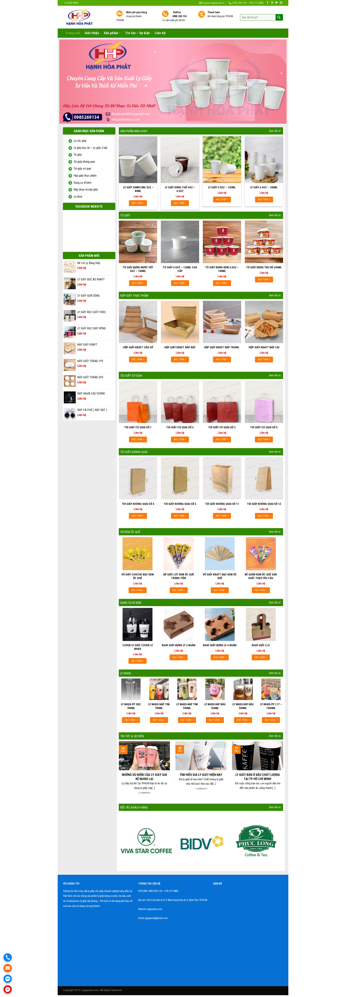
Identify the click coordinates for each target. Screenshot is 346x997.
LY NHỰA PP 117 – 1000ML (271, 708)
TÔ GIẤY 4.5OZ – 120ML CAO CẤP (180, 271)
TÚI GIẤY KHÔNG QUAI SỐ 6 (180, 506)
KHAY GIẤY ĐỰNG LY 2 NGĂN (178, 647)
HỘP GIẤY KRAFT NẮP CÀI (264, 350)
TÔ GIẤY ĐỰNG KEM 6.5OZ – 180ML (222, 271)
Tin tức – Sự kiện (137, 33)
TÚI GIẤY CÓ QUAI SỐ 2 (180, 430)
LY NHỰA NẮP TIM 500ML (187, 708)
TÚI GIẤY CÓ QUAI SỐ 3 (222, 430)
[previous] (68, 83)
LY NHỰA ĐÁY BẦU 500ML (243, 708)
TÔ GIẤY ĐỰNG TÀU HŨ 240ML (264, 270)
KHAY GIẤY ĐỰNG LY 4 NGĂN (219, 647)
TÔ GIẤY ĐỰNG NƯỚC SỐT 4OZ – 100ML (138, 271)
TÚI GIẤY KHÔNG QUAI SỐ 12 (264, 506)
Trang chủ (72, 33)
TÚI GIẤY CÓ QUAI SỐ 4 (264, 430)
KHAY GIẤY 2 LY (261, 647)
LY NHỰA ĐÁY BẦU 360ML (214, 708)
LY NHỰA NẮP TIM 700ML (159, 708)
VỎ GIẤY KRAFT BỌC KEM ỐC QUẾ (220, 578)
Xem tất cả (274, 133)
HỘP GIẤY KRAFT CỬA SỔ (138, 350)
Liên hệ (160, 33)
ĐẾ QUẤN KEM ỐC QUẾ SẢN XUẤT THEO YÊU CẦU (261, 578)
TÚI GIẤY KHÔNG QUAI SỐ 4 (138, 506)
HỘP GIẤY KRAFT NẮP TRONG (222, 350)
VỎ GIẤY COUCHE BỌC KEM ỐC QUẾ (137, 578)
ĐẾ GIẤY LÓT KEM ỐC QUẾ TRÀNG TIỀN (178, 578)
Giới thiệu (92, 33)
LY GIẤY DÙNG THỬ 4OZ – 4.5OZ (180, 191)
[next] (277, 83)
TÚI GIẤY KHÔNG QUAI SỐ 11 (222, 506)
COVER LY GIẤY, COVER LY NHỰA (137, 649)
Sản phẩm (111, 33)
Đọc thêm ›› (138, 205)
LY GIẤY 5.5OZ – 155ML (222, 190)
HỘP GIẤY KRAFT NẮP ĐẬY (180, 350)
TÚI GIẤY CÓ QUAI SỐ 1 (138, 430)
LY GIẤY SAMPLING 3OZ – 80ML (138, 191)
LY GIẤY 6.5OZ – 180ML (264, 190)
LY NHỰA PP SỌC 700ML (131, 708)
